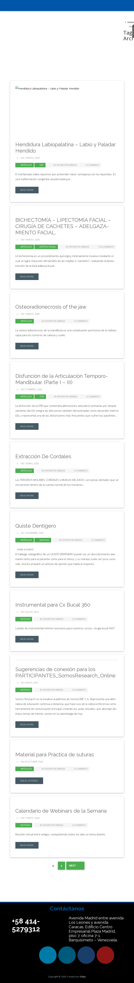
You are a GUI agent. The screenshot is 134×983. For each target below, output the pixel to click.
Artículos (26, 165)
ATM (42, 396)
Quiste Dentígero (35, 526)
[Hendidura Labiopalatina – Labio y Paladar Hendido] (67, 110)
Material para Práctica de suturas (54, 754)
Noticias (44, 540)
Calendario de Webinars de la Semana (61, 811)
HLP (41, 165)
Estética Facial (48, 246)
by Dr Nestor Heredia (65, 165)
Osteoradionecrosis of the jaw (50, 307)
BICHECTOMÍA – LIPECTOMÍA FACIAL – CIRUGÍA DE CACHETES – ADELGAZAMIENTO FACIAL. (63, 226)
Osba (82, 976)
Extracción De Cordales (43, 456)
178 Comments (106, 246)
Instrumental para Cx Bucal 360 (52, 605)
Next (72, 865)
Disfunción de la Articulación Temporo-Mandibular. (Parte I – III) (61, 379)
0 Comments (92, 165)
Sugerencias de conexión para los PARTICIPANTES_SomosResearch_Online (65, 672)
